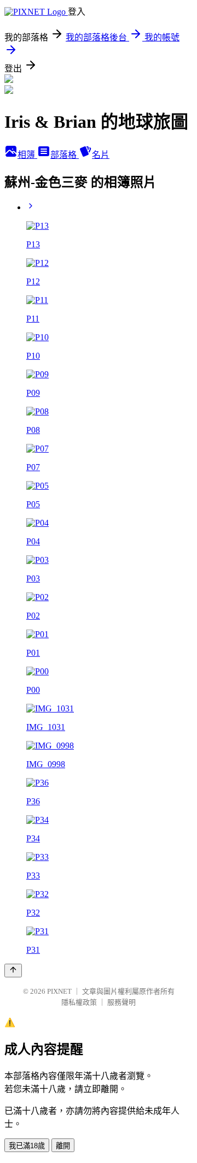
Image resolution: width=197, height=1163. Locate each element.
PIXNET (59, 991)
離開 (63, 1146)
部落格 (64, 154)
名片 (100, 154)
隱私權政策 (79, 1002)
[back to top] (13, 970)
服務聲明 (121, 1002)
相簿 (27, 154)
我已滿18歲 (27, 1146)
